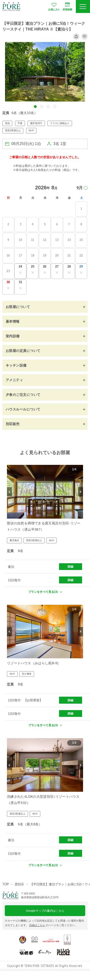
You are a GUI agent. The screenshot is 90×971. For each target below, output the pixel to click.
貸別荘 (19, 884)
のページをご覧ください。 (53, 925)
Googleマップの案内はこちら (45, 910)
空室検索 (67, 9)
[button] (35, 106)
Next (80, 491)
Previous (9, 491)
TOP (5, 884)
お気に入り (54, 9)
